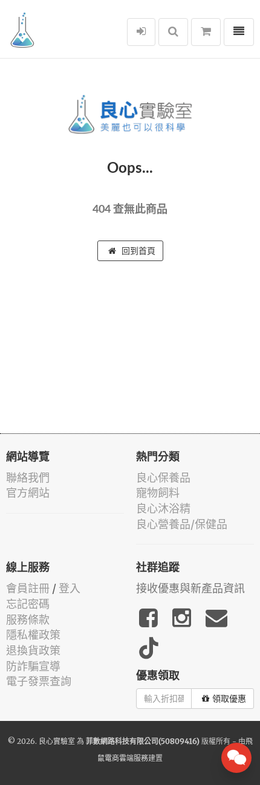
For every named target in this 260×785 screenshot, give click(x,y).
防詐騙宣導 (33, 666)
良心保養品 (163, 478)
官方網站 (28, 493)
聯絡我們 (28, 478)
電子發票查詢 (38, 681)
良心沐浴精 (163, 508)
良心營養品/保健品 (181, 524)
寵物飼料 (158, 493)
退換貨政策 (33, 650)
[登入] (141, 32)
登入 (69, 588)
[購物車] (206, 32)
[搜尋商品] (173, 32)
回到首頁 (137, 250)
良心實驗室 (57, 741)
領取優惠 (229, 698)
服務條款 (28, 620)
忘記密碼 (28, 604)
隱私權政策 (33, 635)
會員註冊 (28, 588)
